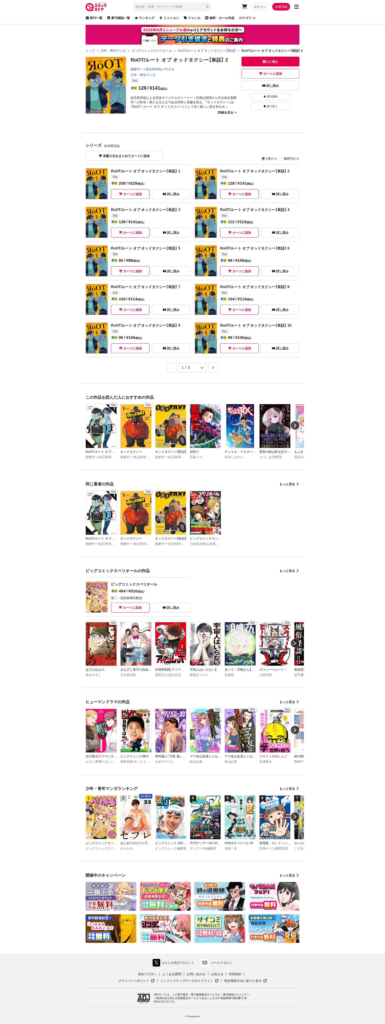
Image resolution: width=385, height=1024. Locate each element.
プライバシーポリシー (136, 981)
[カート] (244, 7)
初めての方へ (147, 974)
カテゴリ (245, 18)
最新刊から (291, 158)
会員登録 (281, 6)
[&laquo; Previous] (172, 368)
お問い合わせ (196, 974)
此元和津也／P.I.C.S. (160, 69)
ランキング (147, 18)
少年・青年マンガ (143, 75)
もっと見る (287, 484)
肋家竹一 (137, 69)
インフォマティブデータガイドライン (186, 981)
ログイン (260, 6)
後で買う (272, 106)
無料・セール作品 (221, 18)
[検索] (207, 6)
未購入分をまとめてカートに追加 (126, 156)
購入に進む (270, 61)
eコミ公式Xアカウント (175, 963)
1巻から (271, 158)
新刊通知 (272, 96)
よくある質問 (171, 974)
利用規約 (235, 974)
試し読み (272, 85)
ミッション (171, 18)
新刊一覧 (96, 18)
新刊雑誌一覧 (120, 18)
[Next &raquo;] (213, 368)
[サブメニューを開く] (296, 7)
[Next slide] (295, 425)
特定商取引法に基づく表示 (245, 981)
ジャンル (194, 18)
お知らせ (217, 974)
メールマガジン (222, 962)
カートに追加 (272, 73)
